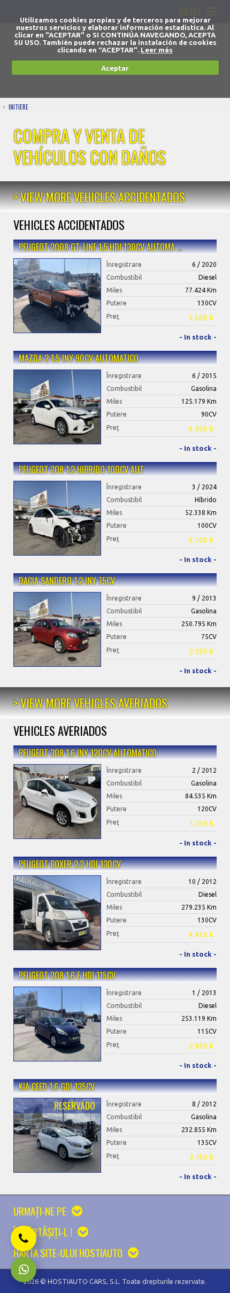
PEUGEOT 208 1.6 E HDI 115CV (67, 975)
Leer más (157, 49)
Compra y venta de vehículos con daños (89, 146)
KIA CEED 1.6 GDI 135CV (57, 1086)
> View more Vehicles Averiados (90, 702)
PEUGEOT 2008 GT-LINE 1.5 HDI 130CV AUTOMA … (100, 247)
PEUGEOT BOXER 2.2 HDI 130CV (70, 864)
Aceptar (115, 68)
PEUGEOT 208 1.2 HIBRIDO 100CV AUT (81, 469)
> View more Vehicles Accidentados (99, 196)
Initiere (18, 107)
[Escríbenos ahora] (23, 1269)
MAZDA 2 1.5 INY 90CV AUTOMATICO (79, 358)
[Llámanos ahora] (23, 1238)
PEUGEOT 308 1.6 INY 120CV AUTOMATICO (88, 752)
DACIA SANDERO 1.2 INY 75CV (67, 580)
